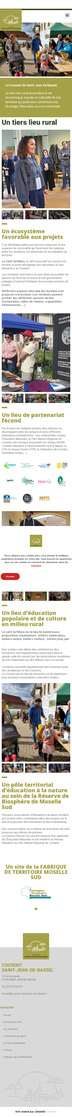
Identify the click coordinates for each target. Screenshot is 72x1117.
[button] (67, 15)
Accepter (10, 576)
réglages (36, 565)
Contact (7, 1049)
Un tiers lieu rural (12, 1022)
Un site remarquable (14, 1042)
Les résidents (10, 1028)
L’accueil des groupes (14, 1035)
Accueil (7, 1015)
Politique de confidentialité (17, 1056)
